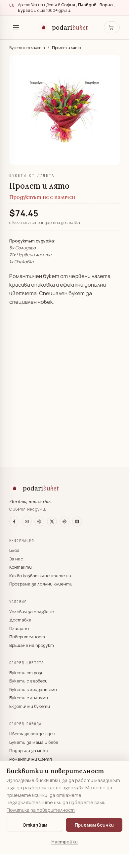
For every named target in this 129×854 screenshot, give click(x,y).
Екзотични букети (29, 706)
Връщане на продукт (31, 645)
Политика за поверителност (41, 810)
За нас (16, 559)
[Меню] (15, 27)
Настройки (64, 841)
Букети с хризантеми (33, 689)
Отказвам (34, 825)
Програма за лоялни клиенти (40, 584)
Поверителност (27, 637)
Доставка (20, 620)
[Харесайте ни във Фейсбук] (14, 521)
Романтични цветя (30, 759)
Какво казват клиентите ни (40, 576)
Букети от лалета (27, 47)
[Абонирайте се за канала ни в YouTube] (27, 521)
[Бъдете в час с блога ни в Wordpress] (64, 521)
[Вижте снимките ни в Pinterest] (39, 521)
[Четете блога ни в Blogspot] (77, 521)
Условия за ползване (31, 612)
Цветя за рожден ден (32, 734)
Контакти (20, 567)
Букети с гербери (28, 681)
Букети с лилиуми (28, 698)
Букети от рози (26, 673)
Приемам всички (94, 825)
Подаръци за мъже (28, 750)
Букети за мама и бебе (33, 742)
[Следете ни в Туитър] (52, 521)
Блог (14, 550)
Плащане (19, 628)
